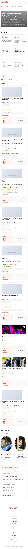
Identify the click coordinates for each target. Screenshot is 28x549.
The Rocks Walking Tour (8, 495)
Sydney (20, 6)
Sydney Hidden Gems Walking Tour (10, 295)
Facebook (14, 523)
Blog (14, 516)
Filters (3, 76)
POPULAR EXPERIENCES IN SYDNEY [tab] (10, 467)
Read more (24, 19)
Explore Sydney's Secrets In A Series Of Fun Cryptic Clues (12, 257)
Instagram (14, 525)
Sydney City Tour (6, 473)
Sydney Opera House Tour (8, 487)
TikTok (14, 532)
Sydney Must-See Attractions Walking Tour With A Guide (13, 402)
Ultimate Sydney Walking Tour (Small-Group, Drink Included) (12, 99)
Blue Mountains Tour (7, 471)
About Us (14, 514)
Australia (6, 6)
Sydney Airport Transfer (19, 479)
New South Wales (13, 6)
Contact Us (14, 518)
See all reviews (5, 115)
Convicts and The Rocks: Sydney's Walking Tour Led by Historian (13, 139)
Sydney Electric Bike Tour (8, 490)
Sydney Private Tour (7, 479)
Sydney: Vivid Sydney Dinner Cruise (10, 336)
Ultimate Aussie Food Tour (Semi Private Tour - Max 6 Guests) (13, 219)
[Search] (20, 2)
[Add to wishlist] (24, 89)
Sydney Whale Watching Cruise (9, 482)
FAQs (14, 537)
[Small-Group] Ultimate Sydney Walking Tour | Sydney (13, 369)
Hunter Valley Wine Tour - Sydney (10, 476)
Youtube (14, 528)
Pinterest (14, 530)
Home (2, 6)
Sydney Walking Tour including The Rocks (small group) (13, 180)
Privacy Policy (14, 541)
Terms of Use (14, 539)
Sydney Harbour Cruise (19, 471)
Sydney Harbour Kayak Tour (9, 484)
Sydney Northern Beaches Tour (9, 493)
